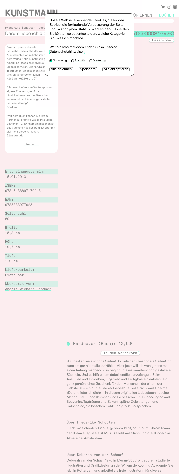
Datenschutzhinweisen (67, 52)
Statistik (80, 60)
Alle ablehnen (61, 69)
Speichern (88, 69)
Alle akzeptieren (116, 69)
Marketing (99, 60)
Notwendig (60, 60)
